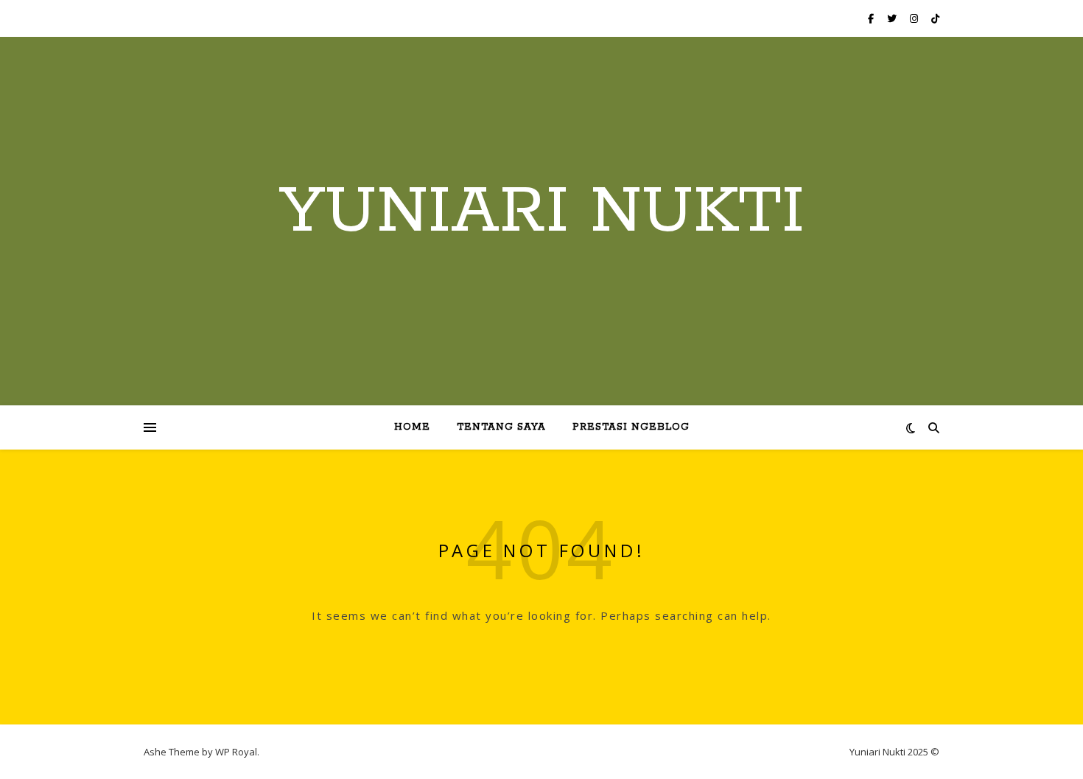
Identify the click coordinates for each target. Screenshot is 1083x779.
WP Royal (236, 751)
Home (412, 427)
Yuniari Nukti (542, 212)
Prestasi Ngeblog (631, 427)
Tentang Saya (501, 427)
